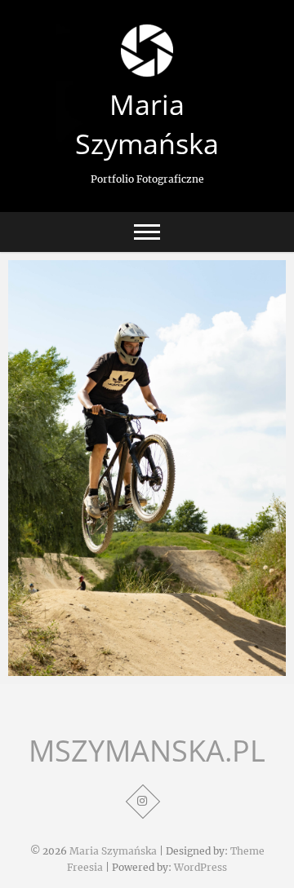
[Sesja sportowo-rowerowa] (147, 468)
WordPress (200, 867)
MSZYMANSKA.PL (147, 751)
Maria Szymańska (147, 124)
